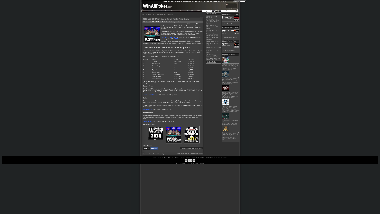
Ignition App (226, 44)
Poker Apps (166, 1)
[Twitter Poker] (191, 161)
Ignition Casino (228, 30)
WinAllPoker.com (212, 157)
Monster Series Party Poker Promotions (212, 31)
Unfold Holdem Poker (212, 41)
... (228, 50)
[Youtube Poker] (194, 161)
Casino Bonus (165, 11)
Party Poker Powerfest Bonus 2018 (212, 51)
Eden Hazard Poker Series (212, 44)
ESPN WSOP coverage (168, 37)
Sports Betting (177, 22)
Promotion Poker (207, 1)
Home (145, 11)
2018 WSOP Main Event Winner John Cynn (213, 58)
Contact (184, 163)
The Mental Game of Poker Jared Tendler (212, 34)
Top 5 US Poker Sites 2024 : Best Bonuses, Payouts (212, 21)
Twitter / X (147, 148)
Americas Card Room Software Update (155, 154)
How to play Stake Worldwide (211, 17)
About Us (178, 163)
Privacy (190, 163)
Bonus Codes (187, 1)
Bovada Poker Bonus (228, 18)
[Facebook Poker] (189, 161)
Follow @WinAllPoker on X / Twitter (192, 148)
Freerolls (224, 1)
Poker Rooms (155, 11)
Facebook (154, 148)
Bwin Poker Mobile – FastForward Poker (189, 153)
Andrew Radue (168, 22)
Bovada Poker (227, 17)
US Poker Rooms (197, 1)
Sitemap (202, 163)
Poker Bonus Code (176, 1)
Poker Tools (174, 11)
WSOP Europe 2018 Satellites (212, 38)
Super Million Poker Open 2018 (213, 47)
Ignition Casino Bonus (226, 32)
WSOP (199, 11)
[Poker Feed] (186, 161)
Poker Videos (191, 11)
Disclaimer (196, 163)
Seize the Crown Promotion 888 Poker (212, 55)
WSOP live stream (179, 39)
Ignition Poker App (227, 45)
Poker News (216, 1)
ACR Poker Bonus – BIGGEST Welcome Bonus (212, 26)
